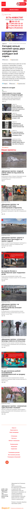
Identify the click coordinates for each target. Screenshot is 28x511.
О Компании (14, 436)
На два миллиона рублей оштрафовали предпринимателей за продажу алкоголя (13, 373)
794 (4, 247)
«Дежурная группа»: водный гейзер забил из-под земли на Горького (12, 172)
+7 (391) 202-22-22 (15, 23)
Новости (4, 91)
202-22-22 (16, 21)
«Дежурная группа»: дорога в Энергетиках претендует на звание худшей (12, 239)
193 (4, 214)
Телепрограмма (14, 444)
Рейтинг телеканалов (14, 440)
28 (3, 180)
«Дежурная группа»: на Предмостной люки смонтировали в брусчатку (11, 206)
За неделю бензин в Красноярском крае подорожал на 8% (13, 272)
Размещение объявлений (14, 457)
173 (5, 101)
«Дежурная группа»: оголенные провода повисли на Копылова (13, 340)
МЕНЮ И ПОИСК (14, 9)
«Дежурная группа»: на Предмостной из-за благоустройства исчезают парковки (11, 306)
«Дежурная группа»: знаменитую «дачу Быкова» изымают (13, 406)
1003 (4, 382)
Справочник (14, 448)
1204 (4, 414)
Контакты (14, 438)
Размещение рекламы (14, 452)
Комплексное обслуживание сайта (17, 508)
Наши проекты (8, 150)
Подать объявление (15, 28)
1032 (4, 347)
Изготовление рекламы (14, 454)
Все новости (5, 147)
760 (4, 315)
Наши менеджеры (14, 432)
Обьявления (14, 446)
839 (4, 280)
